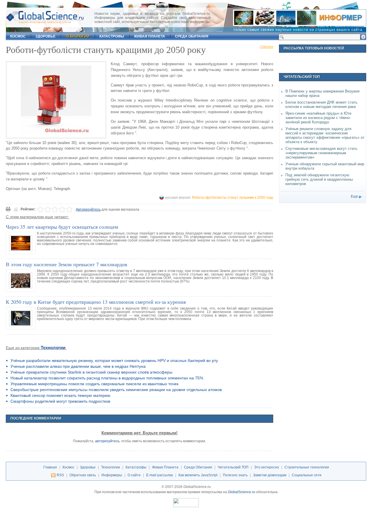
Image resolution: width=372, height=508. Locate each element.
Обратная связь (82, 475)
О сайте (134, 475)
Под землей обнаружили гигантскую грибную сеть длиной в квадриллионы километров (319, 179)
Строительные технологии (307, 467)
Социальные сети (306, 475)
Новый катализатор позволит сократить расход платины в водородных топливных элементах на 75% (106, 378)
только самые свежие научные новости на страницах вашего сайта (297, 30)
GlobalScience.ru (241, 492)
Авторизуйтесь (88, 209)
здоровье (45, 36)
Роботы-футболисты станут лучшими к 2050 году (232, 198)
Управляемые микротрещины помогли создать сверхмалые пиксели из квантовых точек (94, 383)
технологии (77, 36)
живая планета (149, 36)
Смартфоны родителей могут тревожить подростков (60, 401)
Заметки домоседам (269, 475)
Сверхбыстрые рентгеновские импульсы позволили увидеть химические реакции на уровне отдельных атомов (116, 389)
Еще (354, 196)
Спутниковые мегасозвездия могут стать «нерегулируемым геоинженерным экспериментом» (321, 152)
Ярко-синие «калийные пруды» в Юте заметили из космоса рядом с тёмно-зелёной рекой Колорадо (318, 117)
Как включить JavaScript (197, 475)
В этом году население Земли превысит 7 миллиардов (66, 264)
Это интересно (266, 467)
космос (18, 36)
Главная (50, 467)
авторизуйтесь (107, 441)
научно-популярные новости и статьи (45, 22)
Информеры (111, 475)
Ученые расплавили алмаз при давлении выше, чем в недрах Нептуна (78, 366)
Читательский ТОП (233, 467)
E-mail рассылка (159, 475)
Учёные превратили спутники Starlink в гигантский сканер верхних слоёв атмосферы (91, 372)
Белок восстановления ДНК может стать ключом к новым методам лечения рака (321, 104)
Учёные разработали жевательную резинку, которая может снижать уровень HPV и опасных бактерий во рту (114, 360)
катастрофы (111, 36)
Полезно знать (235, 475)
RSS (60, 475)
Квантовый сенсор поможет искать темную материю (60, 395)
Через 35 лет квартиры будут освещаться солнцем (62, 226)
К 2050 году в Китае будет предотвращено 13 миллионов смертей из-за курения (96, 301)
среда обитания (191, 36)
